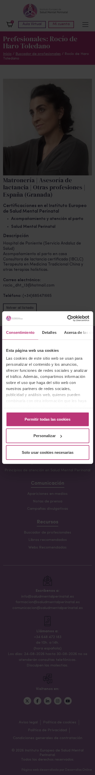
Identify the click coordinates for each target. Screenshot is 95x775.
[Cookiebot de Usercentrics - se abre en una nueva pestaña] (67, 318)
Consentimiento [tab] (20, 332)
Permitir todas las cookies (47, 419)
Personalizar (44, 436)
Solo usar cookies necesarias (47, 452)
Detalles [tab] (49, 332)
